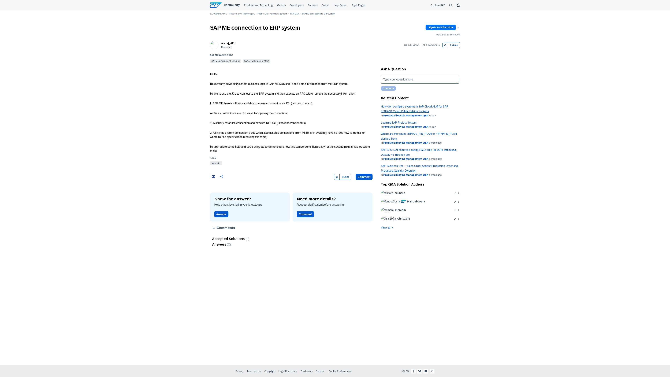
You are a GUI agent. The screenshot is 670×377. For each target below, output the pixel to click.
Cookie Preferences (340, 371)
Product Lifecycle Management (272, 14)
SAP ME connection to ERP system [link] (318, 14)
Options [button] (457, 28)
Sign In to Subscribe (440, 27)
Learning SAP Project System (398, 122)
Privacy (240, 371)
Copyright (269, 371)
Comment (364, 176)
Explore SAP (438, 5)
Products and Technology (258, 5)
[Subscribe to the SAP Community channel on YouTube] (426, 371)
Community (232, 4)
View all (385, 227)
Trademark (306, 371)
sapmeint (216, 163)
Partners (313, 5)
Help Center (340, 5)
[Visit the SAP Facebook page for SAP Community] (413, 371)
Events (325, 5)
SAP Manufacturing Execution (225, 61)
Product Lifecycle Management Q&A (405, 115)
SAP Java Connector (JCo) (256, 61)
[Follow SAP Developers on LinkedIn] (432, 371)
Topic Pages (358, 5)
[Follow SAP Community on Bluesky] (419, 371)
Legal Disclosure (287, 371)
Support (320, 371)
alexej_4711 (228, 43)
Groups (281, 5)
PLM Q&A (294, 14)
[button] (445, 45)
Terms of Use (254, 371)
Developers (297, 5)
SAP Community (217, 14)
